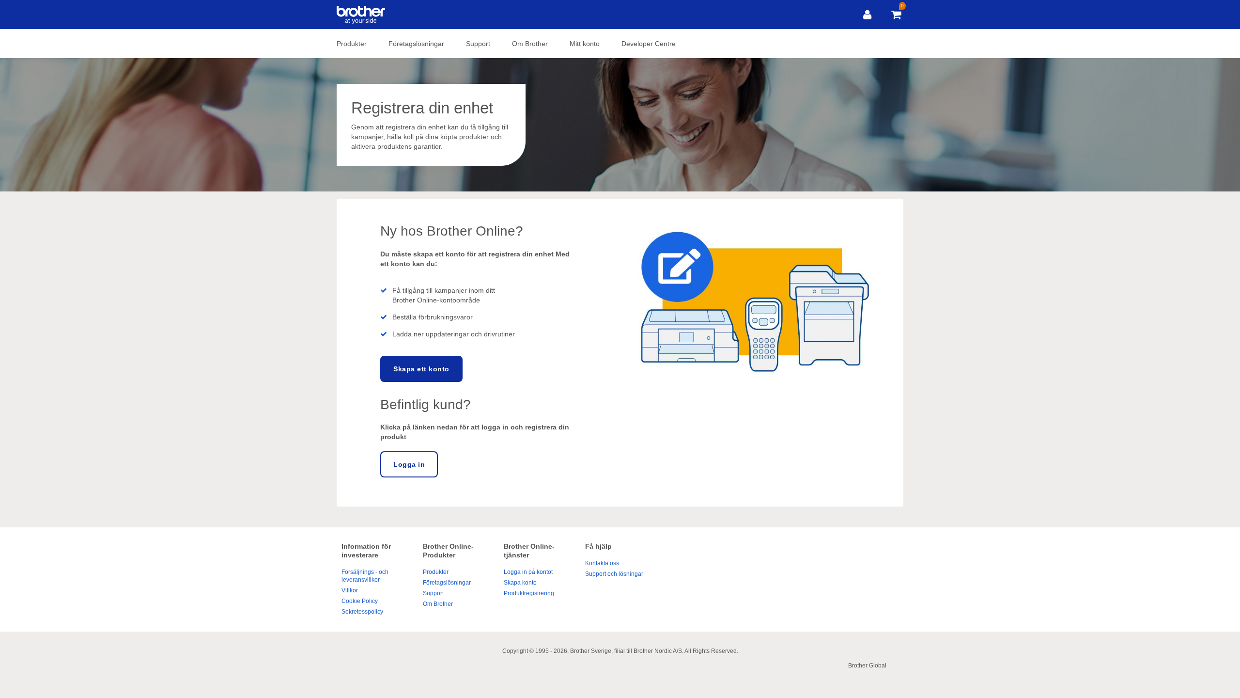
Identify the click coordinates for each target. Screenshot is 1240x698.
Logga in (409, 464)
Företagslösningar (416, 44)
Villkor (349, 590)
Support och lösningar (614, 574)
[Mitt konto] (867, 14)
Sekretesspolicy (362, 611)
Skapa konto (520, 582)
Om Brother (530, 44)
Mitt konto (585, 44)
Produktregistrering (529, 593)
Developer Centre (648, 44)
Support (478, 44)
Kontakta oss (602, 563)
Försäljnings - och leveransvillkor (364, 576)
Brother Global (867, 665)
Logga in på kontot (528, 572)
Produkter (352, 44)
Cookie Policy (359, 601)
